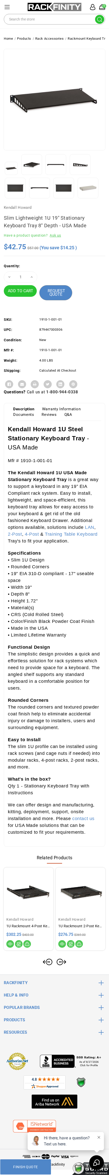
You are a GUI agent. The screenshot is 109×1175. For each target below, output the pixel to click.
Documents (23, 414)
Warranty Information (61, 409)
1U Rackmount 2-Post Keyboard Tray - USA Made (80, 926)
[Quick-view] (10, 944)
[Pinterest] (73, 384)
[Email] (22, 384)
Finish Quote (25, 1167)
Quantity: (12, 266)
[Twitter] (48, 384)
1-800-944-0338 (62, 392)
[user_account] (91, 7)
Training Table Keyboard (71, 534)
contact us (83, 818)
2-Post (15, 534)
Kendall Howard (17, 207)
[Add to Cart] (27, 944)
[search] (99, 19)
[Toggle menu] (7, 7)
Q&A (68, 414)
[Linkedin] (60, 384)
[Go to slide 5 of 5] (48, 962)
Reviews (49, 414)
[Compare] (19, 944)
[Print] (35, 384)
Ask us (55, 235)
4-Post (32, 534)
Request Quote (56, 292)
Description (23, 409)
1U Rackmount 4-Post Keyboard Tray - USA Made (28, 926)
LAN (89, 527)
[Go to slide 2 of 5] (61, 962)
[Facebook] (9, 384)
